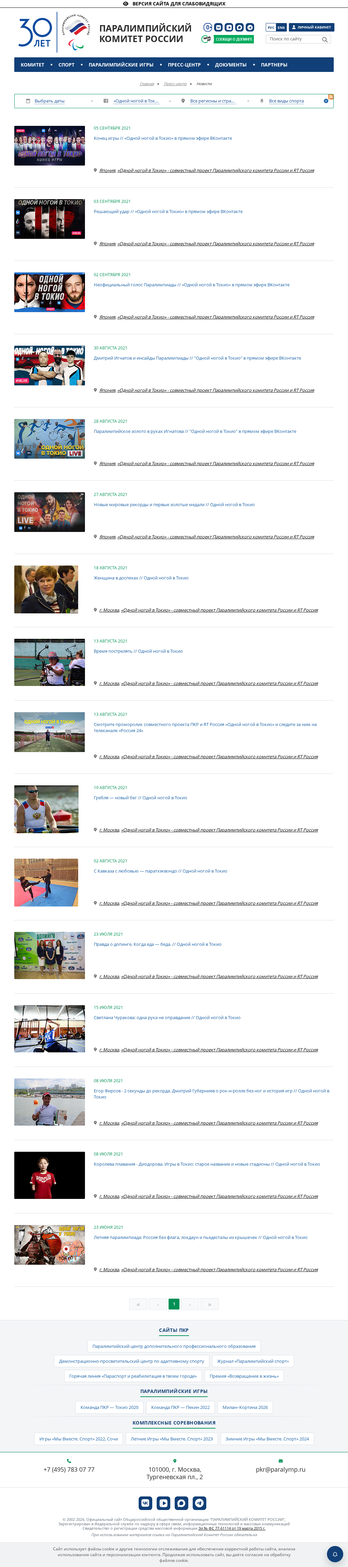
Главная (147, 83)
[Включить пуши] (335, 1554)
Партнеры (274, 64)
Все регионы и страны (213, 101)
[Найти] (325, 39)
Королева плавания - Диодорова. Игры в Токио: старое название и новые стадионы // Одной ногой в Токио (207, 1164)
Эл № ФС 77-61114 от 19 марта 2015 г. (231, 1528)
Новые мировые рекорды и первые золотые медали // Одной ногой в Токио (174, 504)
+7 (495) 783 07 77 (69, 1469)
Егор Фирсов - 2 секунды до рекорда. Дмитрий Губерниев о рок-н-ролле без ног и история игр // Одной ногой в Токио (211, 1094)
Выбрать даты (50, 101)
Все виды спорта (286, 101)
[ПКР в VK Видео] (229, 27)
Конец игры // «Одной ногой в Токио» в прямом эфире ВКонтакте (163, 138)
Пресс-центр (184, 64)
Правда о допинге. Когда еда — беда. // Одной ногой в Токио (158, 944)
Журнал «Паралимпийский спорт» (253, 1361)
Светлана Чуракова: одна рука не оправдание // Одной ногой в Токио (167, 1017)
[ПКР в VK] (218, 27)
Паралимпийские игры (121, 64)
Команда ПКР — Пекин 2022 (180, 1407)
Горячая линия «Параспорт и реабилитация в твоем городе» (133, 1376)
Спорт (66, 64)
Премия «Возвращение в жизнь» (244, 1376)
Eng (281, 27)
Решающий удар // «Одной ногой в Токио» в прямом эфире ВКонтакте (168, 211)
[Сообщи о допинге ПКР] (233, 39)
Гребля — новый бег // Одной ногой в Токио (140, 798)
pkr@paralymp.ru (281, 1469)
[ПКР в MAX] (239, 27)
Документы (231, 64)
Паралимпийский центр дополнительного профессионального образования (174, 1346)
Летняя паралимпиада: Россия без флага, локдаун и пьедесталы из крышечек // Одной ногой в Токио (201, 1237)
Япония (107, 170)
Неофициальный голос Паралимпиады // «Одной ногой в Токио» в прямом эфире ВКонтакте (192, 285)
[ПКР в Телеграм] (250, 27)
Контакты (35, 79)
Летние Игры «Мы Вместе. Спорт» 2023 (172, 1439)
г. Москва (109, 610)
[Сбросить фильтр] (326, 101)
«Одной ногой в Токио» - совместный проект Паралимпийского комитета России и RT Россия (136, 101)
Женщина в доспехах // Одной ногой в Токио (141, 578)
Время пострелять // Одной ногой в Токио (138, 651)
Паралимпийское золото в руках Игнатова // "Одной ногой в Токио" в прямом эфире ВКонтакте (195, 431)
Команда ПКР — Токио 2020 (109, 1407)
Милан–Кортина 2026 (245, 1407)
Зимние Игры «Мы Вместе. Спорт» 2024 (267, 1439)
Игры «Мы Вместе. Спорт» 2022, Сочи (78, 1439)
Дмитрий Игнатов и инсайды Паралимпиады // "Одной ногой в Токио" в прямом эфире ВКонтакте (197, 358)
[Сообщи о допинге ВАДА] (206, 39)
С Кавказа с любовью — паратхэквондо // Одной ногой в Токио (160, 871)
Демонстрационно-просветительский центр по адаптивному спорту (131, 1361)
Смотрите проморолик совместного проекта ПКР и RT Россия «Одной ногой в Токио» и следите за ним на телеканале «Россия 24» (205, 727)
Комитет (32, 64)
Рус (271, 27)
